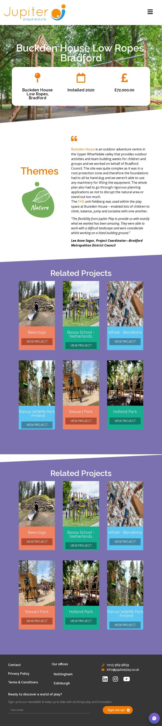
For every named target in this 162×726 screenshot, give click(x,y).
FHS (81, 201)
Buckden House (83, 149)
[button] (154, 718)
